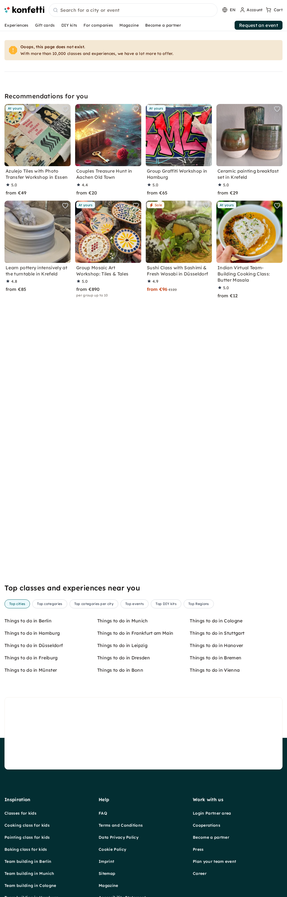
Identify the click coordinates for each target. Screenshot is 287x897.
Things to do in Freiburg (31, 657)
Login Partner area (212, 813)
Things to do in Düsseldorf (33, 645)
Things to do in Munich (122, 621)
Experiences (16, 25)
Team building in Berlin (27, 861)
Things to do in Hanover (216, 645)
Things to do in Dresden (123, 657)
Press (198, 849)
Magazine (129, 25)
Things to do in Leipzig (122, 645)
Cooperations (206, 825)
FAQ (103, 813)
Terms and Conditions (121, 825)
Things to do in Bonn (120, 670)
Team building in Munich (29, 873)
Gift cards (45, 25)
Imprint (106, 861)
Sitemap (107, 873)
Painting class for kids (27, 837)
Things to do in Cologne (216, 621)
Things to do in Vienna (215, 670)
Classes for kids (20, 813)
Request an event (258, 25)
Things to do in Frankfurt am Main (135, 633)
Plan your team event (214, 861)
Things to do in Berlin (28, 621)
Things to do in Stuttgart (217, 633)
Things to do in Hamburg (32, 633)
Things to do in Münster (30, 670)
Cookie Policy (112, 849)
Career (200, 873)
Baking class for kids (25, 849)
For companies (98, 25)
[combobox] (133, 10)
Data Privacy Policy (118, 837)
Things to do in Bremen (215, 657)
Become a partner (163, 25)
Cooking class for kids (27, 825)
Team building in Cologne (30, 885)
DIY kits (69, 25)
